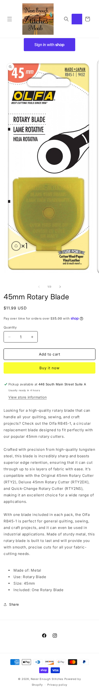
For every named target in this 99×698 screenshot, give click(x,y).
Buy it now (49, 368)
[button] (9, 19)
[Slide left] (39, 286)
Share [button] (14, 604)
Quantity (10, 327)
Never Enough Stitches (47, 679)
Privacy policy (57, 684)
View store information (27, 397)
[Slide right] (60, 286)
